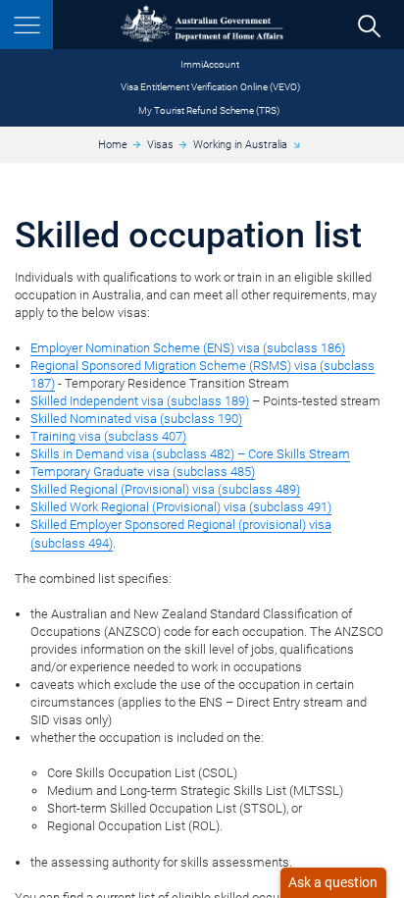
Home (112, 144)
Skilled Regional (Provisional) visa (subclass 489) (165, 489)
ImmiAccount (209, 64)
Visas (160, 144)
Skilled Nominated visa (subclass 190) (136, 418)
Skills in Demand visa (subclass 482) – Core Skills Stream (190, 454)
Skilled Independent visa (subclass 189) (139, 401)
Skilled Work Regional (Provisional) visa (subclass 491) (180, 507)
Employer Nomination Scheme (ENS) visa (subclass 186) (187, 348)
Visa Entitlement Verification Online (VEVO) (210, 86)
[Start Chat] (333, 883)
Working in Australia (240, 144)
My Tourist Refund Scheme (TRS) (208, 110)
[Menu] (26, 24)
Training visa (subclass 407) (108, 436)
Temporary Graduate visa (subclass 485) (142, 471)
